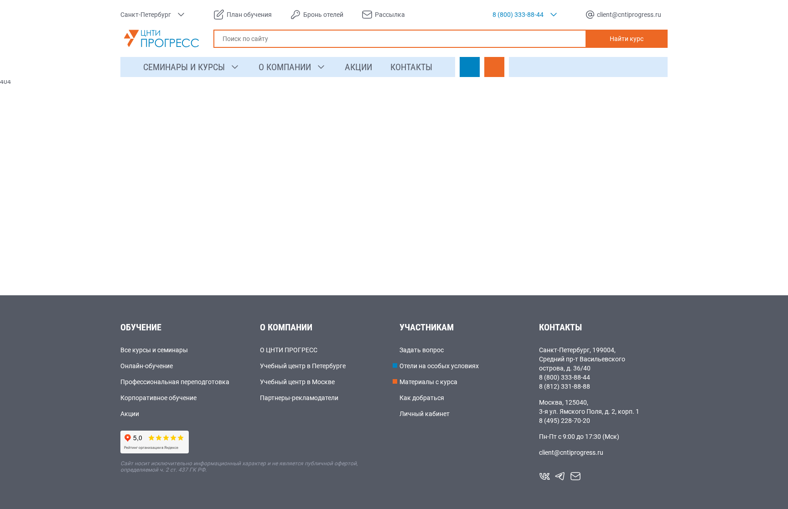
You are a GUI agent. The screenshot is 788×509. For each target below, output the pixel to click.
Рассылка (390, 14)
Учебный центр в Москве (297, 382)
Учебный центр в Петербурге (303, 366)
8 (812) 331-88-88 (564, 386)
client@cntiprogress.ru (571, 452)
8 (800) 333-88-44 (564, 377)
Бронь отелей (323, 14)
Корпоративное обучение (158, 397)
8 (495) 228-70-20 (564, 420)
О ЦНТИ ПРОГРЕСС (288, 350)
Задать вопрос (421, 350)
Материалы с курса (428, 382)
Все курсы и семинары (154, 350)
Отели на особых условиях (439, 366)
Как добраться (421, 397)
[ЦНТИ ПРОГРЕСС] (161, 38)
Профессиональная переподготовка (174, 382)
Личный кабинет (424, 413)
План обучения (249, 14)
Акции (129, 413)
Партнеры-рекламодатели (299, 397)
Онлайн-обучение (146, 366)
